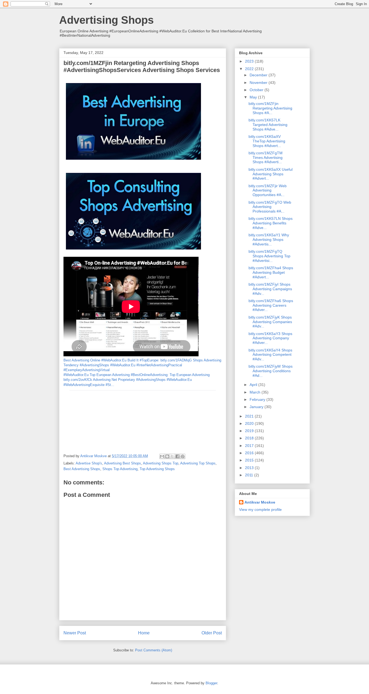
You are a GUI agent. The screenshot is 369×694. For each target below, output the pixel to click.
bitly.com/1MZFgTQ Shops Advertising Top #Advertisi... (269, 256)
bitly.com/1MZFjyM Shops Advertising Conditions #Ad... (271, 371)
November (259, 82)
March (255, 392)
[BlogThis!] (167, 456)
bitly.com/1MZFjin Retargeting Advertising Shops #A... (270, 108)
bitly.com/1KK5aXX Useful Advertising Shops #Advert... (271, 174)
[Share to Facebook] (177, 456)
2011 (249, 475)
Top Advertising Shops (157, 469)
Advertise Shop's (89, 463)
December (259, 75)
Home (144, 633)
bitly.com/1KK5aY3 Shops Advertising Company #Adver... (270, 338)
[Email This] (162, 456)
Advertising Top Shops (198, 463)
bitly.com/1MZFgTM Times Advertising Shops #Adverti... (266, 157)
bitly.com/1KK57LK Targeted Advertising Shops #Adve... (268, 124)
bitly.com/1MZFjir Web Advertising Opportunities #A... (268, 190)
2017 (250, 445)
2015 (250, 460)
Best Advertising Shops (81, 469)
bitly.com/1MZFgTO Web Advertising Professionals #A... (270, 207)
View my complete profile (260, 509)
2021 (250, 416)
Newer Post (74, 633)
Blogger (211, 683)
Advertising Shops (106, 20)
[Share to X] (172, 456)
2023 (250, 61)
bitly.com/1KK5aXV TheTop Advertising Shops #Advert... (267, 141)
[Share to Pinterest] (182, 456)
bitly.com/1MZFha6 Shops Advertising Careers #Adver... (271, 305)
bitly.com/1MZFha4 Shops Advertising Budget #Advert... (271, 272)
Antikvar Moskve (259, 502)
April (254, 384)
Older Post (212, 633)
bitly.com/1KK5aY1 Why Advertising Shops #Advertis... (269, 239)
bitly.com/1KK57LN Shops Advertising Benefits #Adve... (271, 223)
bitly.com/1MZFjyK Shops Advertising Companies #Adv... (270, 322)
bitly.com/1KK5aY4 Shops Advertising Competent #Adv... (270, 354)
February (258, 399)
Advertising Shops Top (160, 463)
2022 (250, 69)
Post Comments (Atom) (153, 650)
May (254, 97)
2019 (250, 431)
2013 (250, 468)
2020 (250, 423)
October (257, 90)
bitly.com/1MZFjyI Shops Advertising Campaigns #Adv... (270, 289)
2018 (250, 438)
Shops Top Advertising (119, 469)
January (257, 407)
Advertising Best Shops (122, 463)
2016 (250, 453)
